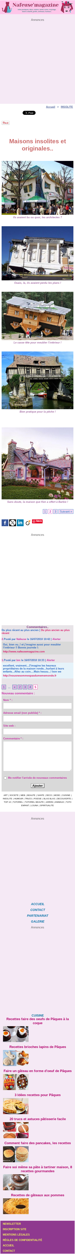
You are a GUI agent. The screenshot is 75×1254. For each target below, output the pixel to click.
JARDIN (49, 802)
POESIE (38, 799)
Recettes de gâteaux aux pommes (37, 1195)
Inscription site (14, 1229)
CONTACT (37, 910)
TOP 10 (7, 802)
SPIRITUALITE (47, 805)
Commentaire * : (13, 738)
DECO (49, 795)
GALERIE (37, 921)
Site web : (9, 725)
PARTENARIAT (37, 915)
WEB (23, 795)
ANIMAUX (59, 802)
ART (6, 795)
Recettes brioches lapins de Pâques (37, 1047)
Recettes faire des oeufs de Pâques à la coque (37, 1021)
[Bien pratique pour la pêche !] (37, 353)
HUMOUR (18, 799)
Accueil (50, 106)
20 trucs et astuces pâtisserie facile (38, 1119)
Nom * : (7, 700)
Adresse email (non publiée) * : (22, 712)
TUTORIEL (18, 802)
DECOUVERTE (64, 799)
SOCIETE (14, 795)
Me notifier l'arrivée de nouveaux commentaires (37, 777)
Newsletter (12, 1223)
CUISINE (66, 795)
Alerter (56, 639)
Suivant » (66, 511)
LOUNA (34, 805)
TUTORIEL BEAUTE (34, 802)
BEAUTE (31, 795)
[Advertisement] (37, 59)
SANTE (40, 795)
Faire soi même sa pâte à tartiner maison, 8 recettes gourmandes (37, 1169)
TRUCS (28, 799)
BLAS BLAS (49, 799)
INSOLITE (67, 106)
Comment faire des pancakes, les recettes (37, 1143)
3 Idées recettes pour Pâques (38, 1095)
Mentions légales (16, 1234)
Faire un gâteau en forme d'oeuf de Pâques (38, 1071)
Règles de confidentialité (22, 1240)
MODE (57, 795)
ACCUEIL (37, 904)
